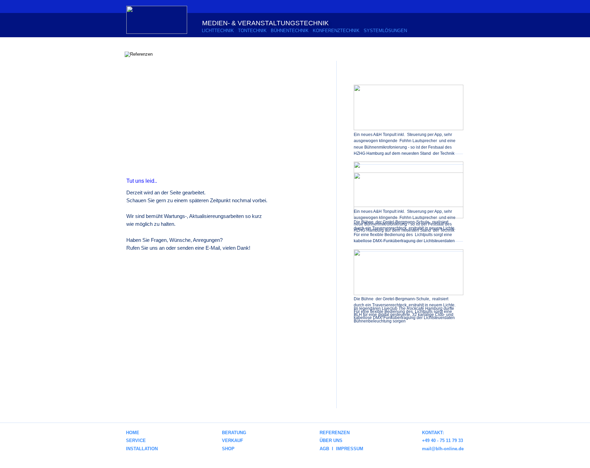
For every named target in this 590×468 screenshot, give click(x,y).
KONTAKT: (433, 432)
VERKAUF (232, 440)
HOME (132, 432)
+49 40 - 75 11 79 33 (442, 440)
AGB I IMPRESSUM (341, 448)
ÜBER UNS (331, 440)
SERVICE (136, 440)
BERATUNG (234, 432)
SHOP (228, 448)
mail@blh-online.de (443, 448)
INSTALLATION (142, 448)
